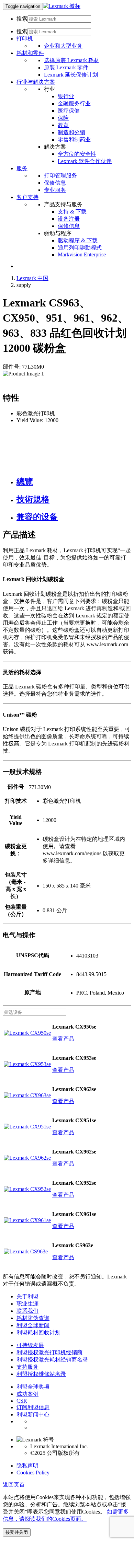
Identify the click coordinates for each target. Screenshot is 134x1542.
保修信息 (55, 183)
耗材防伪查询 (32, 1318)
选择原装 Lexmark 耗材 (71, 60)
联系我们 (27, 1311)
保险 (63, 118)
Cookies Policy (32, 1472)
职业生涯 (27, 1304)
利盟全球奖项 (32, 1387)
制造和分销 (71, 132)
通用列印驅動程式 (80, 248)
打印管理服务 (60, 175)
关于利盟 (27, 1296)
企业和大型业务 (63, 46)
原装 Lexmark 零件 (66, 67)
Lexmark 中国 (32, 278)
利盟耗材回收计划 (38, 1332)
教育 (63, 125)
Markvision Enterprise (82, 254)
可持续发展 (30, 1345)
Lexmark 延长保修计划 (71, 75)
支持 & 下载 (72, 212)
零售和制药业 (74, 139)
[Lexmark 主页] (61, 6)
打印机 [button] (24, 39)
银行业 (66, 96)
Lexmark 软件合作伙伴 (85, 161)
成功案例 (27, 1394)
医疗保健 (69, 111)
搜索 (21, 19)
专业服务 (55, 190)
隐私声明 (27, 1466)
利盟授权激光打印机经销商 (49, 1352)
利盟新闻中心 (32, 1414)
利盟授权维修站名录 (41, 1374)
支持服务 (27, 1367)
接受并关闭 (16, 1532)
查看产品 (63, 1039)
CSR (21, 1401)
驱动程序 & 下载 (78, 240)
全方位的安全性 (77, 154)
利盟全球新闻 (32, 1325)
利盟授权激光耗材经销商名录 (52, 1360)
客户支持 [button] (27, 197)
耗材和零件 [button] (30, 53)
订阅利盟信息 (32, 1407)
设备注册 (69, 219)
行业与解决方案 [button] (35, 82)
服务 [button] (21, 168)
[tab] (73, 481)
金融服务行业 (74, 103)
